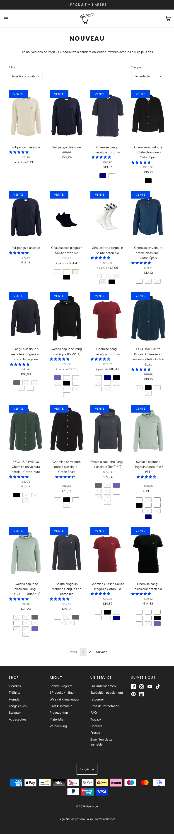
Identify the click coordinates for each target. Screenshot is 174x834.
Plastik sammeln (61, 706)
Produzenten (59, 713)
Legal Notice (66, 819)
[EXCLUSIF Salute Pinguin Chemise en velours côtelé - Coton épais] (148, 317)
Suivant (101, 652)
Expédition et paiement (106, 693)
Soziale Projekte (61, 686)
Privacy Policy (84, 819)
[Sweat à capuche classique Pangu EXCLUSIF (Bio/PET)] (26, 552)
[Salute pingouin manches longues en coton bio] (67, 552)
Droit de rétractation (104, 706)
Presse (95, 733)
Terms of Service (105, 819)
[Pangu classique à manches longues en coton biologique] (26, 317)
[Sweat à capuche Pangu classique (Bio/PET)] (67, 317)
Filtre (12, 67)
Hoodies (15, 686)
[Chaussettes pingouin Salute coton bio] (67, 216)
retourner (97, 699)
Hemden (15, 699)
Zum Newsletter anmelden (102, 742)
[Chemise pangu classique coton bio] (107, 115)
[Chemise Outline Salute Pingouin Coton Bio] (107, 552)
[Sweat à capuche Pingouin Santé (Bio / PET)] (148, 430)
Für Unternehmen (103, 686)
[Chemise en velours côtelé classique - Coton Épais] (148, 115)
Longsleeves (18, 706)
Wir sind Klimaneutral (64, 699)
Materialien (57, 719)
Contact (96, 726)
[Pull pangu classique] (26, 115)
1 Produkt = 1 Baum (63, 693)
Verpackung (58, 726)
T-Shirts (14, 693)
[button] (26, 76)
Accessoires (18, 719)
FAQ (93, 713)
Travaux (95, 719)
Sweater (15, 713)
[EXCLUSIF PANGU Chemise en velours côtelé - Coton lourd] (26, 430)
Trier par (136, 67)
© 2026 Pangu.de (87, 806)
